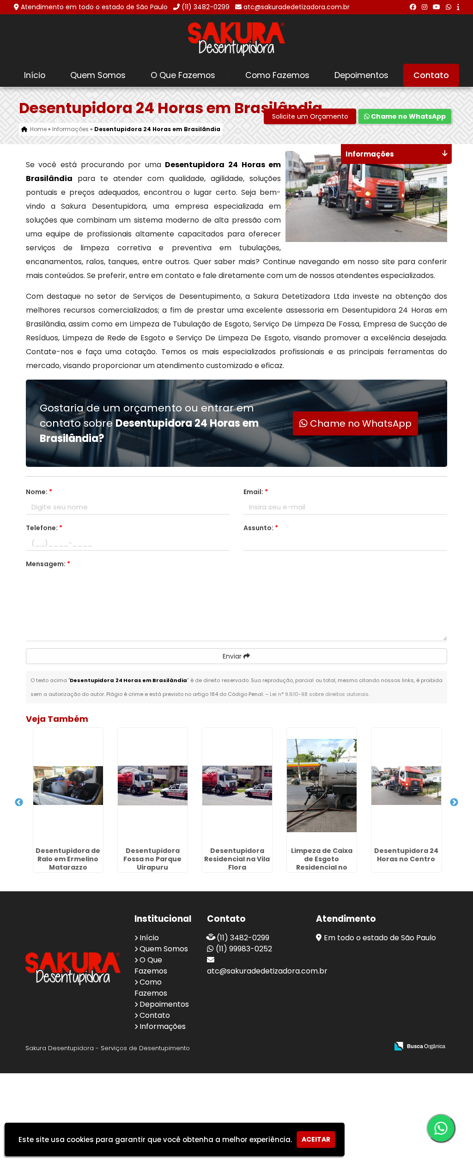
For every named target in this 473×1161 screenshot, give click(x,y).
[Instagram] (424, 7)
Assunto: (260, 527)
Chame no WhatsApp (408, 116)
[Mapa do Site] (289, 1046)
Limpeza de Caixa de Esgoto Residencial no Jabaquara (321, 863)
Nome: (39, 491)
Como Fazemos (277, 75)
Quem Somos (98, 75)
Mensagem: (48, 563)
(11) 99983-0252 (244, 948)
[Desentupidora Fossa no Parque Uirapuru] (153, 785)
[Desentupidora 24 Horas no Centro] (406, 785)
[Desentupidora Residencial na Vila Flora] (237, 785)
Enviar (233, 656)
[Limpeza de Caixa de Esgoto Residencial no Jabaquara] (322, 785)
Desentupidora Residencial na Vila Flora (237, 859)
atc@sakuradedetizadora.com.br (296, 7)
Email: (255, 491)
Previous (19, 802)
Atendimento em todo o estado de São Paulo (94, 7)
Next (454, 802)
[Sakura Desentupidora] (73, 968)
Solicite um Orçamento (310, 116)
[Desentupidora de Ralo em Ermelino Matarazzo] (68, 785)
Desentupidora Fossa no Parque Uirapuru (152, 859)
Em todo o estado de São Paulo (380, 937)
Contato (431, 75)
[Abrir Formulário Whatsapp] (440, 1128)
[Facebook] (413, 7)
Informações (162, 1026)
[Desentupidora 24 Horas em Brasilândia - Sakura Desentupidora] (236, 39)
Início (34, 75)
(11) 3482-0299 (206, 7)
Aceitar (316, 1139)
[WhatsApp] (448, 7)
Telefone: (44, 527)
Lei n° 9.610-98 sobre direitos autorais (319, 694)
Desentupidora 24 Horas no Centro (406, 855)
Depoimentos (361, 75)
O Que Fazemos (183, 75)
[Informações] (458, 7)
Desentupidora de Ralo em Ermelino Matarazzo (68, 859)
